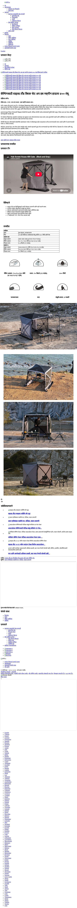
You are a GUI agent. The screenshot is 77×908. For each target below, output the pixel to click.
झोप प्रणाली (15, 27)
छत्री (13, 19)
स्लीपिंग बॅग (11, 644)
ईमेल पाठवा (4, 677)
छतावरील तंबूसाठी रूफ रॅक (45, 673)
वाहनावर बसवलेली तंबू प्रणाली (16, 14)
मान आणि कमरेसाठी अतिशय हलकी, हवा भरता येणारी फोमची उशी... (29, 554)
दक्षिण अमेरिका (12, 38)
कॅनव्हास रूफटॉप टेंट (59, 673)
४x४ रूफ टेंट (69, 673)
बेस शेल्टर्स (15, 24)
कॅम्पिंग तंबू (7, 69)
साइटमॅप (14, 672)
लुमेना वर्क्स (11, 31)
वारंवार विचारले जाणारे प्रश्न (12, 46)
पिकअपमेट (15, 17)
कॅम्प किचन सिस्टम (17, 29)
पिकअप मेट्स (11, 632)
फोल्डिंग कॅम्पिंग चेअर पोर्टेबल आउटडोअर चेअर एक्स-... (25, 537)
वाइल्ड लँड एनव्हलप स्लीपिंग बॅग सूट (19, 514)
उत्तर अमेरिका (11, 39)
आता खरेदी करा (5, 140)
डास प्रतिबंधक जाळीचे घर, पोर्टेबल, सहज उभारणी (23, 521)
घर (5, 5)
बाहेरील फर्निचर (12, 642)
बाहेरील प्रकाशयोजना (10, 645)
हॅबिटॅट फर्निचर (16, 26)
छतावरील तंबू (15, 15)
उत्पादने (7, 12)
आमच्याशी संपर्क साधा (10, 48)
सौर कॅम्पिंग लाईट (33, 673)
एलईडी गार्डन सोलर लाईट (21, 673)
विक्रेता (7, 34)
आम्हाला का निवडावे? (14, 9)
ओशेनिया (10, 43)
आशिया (10, 41)
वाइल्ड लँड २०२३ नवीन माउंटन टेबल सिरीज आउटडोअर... (26, 544)
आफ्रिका (10, 44)
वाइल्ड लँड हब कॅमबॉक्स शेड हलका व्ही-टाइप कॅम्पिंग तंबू (19, 558)
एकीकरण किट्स (16, 21)
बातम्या (6, 32)
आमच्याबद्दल (8, 7)
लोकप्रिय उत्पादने (5, 672)
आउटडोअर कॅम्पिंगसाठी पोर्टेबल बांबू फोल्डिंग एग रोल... (25, 528)
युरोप (9, 36)
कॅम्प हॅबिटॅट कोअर (13, 22)
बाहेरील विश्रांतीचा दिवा (7, 673)
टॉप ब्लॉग (7, 667)
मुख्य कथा (11, 10)
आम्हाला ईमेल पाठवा (14, 140)
